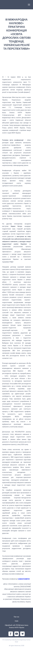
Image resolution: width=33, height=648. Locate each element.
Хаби (16, 621)
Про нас (16, 617)
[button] (10, 633)
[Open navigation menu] (29, 5)
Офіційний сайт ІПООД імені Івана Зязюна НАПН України (16, 626)
